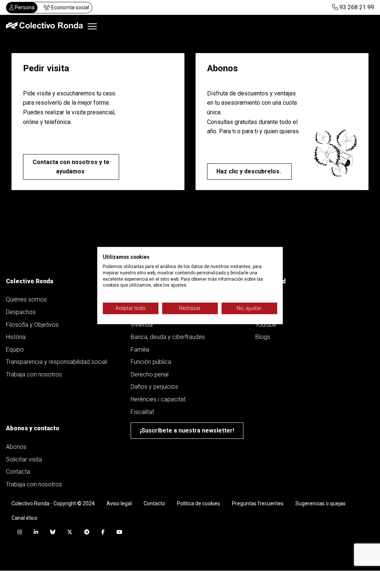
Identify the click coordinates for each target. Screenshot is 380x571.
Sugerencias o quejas (320, 503)
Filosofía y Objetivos (32, 324)
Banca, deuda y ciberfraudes (168, 336)
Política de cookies (198, 503)
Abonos (16, 446)
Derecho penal (149, 374)
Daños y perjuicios (154, 386)
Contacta (18, 471)
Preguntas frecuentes (258, 503)
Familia (140, 349)
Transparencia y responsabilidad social (56, 361)
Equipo (15, 349)
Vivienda (142, 324)
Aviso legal (119, 503)
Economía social (69, 7)
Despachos (21, 312)
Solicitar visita (24, 459)
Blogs (262, 336)
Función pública (151, 361)
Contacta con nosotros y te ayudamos (71, 167)
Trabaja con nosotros (34, 374)
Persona (24, 7)
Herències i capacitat (158, 399)
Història (16, 336)
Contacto (154, 503)
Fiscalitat (142, 411)
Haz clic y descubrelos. (249, 171)
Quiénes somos (27, 299)
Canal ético (24, 518)
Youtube (265, 324)
